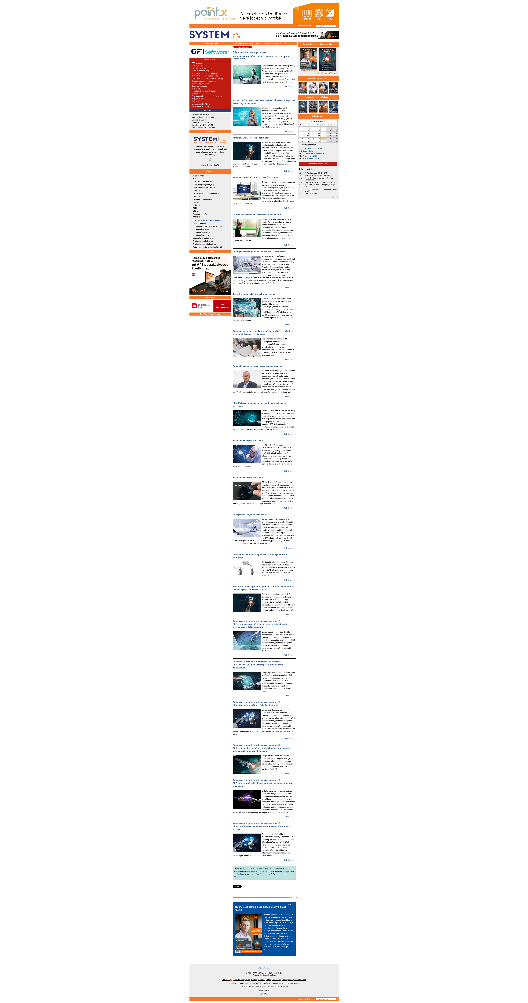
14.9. (300, 178)
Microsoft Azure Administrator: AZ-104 (318, 175)
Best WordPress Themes (210, 314)
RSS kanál (226, 980)
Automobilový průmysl (200, 115)
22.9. (300, 189)
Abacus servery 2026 (311, 158)
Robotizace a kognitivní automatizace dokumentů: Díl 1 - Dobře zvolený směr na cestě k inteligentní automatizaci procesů (262, 826)
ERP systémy (197, 63)
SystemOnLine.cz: (279, 983)
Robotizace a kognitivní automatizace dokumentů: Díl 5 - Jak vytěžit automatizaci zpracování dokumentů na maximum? (258, 665)
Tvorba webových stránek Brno (264, 975)
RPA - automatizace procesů (278, 43)
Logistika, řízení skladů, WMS (204, 91)
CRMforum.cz (282, 987)
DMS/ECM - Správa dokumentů (204, 73)
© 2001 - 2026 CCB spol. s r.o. (257, 973)
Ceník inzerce (238, 980)
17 (302, 136)
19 (313, 136)
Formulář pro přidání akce (317, 164)
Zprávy (247, 980)
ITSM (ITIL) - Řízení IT (201, 84)
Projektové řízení (198, 99)
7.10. (300, 156)
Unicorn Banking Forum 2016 (314, 153)
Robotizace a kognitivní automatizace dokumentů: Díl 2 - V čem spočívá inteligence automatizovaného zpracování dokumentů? (263, 783)
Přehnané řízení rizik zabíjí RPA (248, 440)
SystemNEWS (210, 132)
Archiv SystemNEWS (210, 165)
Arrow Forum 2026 (310, 156)
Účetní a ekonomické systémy (204, 81)
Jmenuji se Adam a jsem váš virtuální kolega (254, 294)
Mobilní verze (264, 990)
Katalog (254, 980)
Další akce (334, 197)
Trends (268, 980)
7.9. (300, 175)
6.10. (300, 153)
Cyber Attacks (308, 151)
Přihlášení (266, 983)
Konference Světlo (311, 194)
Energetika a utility (199, 120)
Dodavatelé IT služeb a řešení (207, 221)
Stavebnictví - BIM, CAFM (202, 125)
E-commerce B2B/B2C (201, 104)
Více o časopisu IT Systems (327, 73)
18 (308, 136)
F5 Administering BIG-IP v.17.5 (316, 173)
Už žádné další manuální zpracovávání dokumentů (257, 215)
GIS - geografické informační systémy (207, 96)
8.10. (300, 158)
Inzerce (210, 252)
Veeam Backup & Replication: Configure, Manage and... (320, 179)
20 (319, 136)
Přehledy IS (198, 176)
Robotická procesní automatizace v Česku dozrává (257, 177)
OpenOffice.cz (260, 987)
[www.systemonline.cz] (216, 34)
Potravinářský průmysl (200, 122)
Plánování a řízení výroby (202, 68)
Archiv (252, 983)
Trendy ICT (196, 101)
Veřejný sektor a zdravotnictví (203, 127)
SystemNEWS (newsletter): (239, 983)
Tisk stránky (276, 980)
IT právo (195, 94)
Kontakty (290, 983)
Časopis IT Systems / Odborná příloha (317, 44)
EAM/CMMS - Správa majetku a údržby (207, 78)
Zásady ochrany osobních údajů (294, 980)
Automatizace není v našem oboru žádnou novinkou (258, 366)
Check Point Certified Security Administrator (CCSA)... (321, 190)
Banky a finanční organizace (203, 117)
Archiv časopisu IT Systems (317, 78)
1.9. (300, 173)
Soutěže (261, 980)
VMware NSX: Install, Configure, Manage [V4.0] (320, 186)
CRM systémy (197, 66)
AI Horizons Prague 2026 (312, 149)
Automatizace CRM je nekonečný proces (252, 138)
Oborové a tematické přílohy (317, 97)
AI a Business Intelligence (202, 71)
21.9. (300, 185)
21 (324, 136)
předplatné (240, 874)
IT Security (196, 89)
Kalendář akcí (317, 116)
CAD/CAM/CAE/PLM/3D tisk (203, 106)
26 (313, 138)
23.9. (300, 149)
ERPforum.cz (271, 987)
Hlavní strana (237, 43)
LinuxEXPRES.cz (247, 987)
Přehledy (209, 171)
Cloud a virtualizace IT (200, 86)
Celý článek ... (290, 86)
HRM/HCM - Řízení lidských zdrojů (205, 76)
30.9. (300, 194)
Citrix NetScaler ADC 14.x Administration (320, 182)
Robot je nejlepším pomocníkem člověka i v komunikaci (259, 252)
